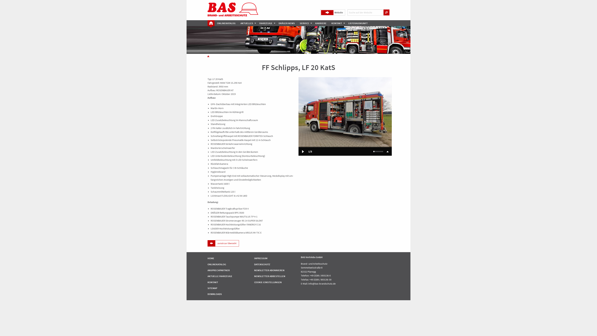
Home (211, 258)
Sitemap (212, 288)
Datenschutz (262, 264)
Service (304, 23)
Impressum (260, 258)
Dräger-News (287, 23)
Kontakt (336, 23)
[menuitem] (211, 23)
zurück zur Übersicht (227, 243)
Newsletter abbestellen (269, 276)
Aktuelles (247, 23)
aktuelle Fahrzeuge (220, 276)
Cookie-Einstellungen (268, 282)
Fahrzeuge (265, 23)
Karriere (320, 23)
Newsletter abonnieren (269, 270)
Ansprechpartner (219, 270)
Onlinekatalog (226, 23)
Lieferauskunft (358, 23)
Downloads (215, 294)
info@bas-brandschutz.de (322, 283)
